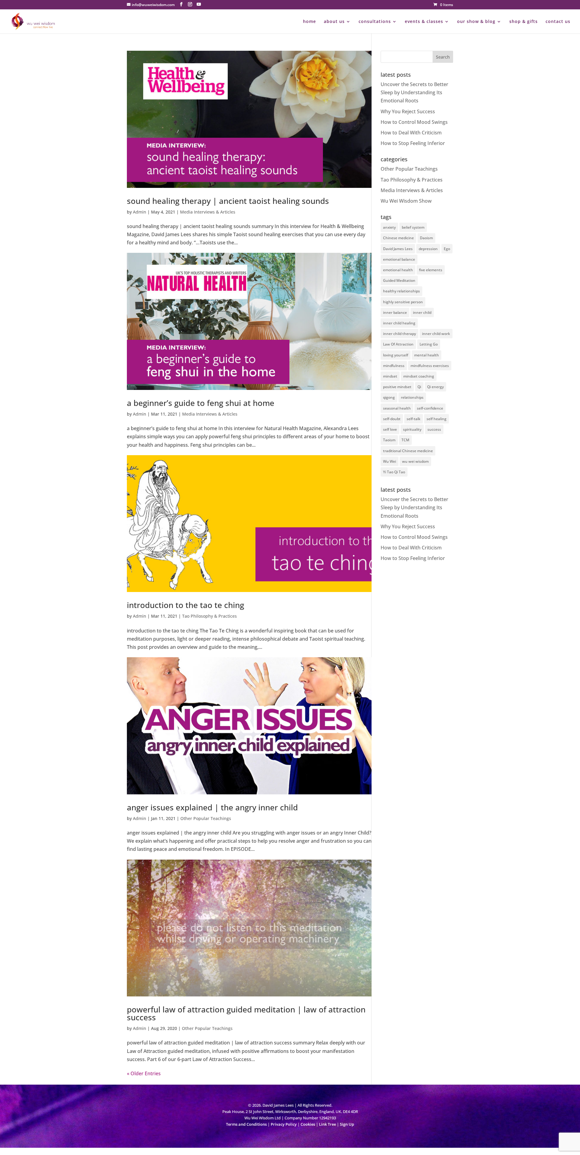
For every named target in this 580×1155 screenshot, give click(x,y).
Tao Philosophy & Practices (209, 616)
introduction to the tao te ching (185, 605)
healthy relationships (401, 291)
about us (334, 21)
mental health (426, 355)
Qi (419, 386)
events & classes (424, 21)
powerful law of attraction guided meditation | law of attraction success (246, 1013)
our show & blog (476, 21)
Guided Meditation (399, 280)
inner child (422, 312)
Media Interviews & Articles (207, 212)
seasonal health (397, 408)
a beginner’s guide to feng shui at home (200, 402)
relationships (412, 397)
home (309, 21)
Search (443, 57)
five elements (430, 269)
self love (390, 429)
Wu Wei (389, 461)
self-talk (413, 418)
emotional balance (399, 259)
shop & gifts (523, 21)
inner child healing (399, 323)
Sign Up (347, 1124)
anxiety (389, 227)
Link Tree (327, 1124)
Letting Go (429, 344)
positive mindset (397, 386)
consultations (375, 21)
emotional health (398, 269)
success (434, 429)
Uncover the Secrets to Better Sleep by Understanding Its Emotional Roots (414, 92)
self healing (436, 418)
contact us (558, 21)
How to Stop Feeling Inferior (413, 143)
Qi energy (435, 386)
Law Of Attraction (398, 344)
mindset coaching (418, 376)
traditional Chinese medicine (408, 450)
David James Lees (398, 248)
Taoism (389, 439)
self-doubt (392, 418)
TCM (405, 439)
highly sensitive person (403, 301)
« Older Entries (144, 1073)
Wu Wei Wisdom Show (406, 201)
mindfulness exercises (430, 365)
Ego (447, 248)
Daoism (426, 237)
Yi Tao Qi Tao (394, 472)
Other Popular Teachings (205, 818)
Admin (139, 212)
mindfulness (393, 365)
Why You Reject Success (408, 111)
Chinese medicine (398, 237)
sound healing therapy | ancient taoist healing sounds (228, 200)
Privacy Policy (284, 1124)
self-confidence (430, 408)
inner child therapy (399, 333)
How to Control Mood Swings (414, 122)
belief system (413, 227)
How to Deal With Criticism (411, 132)
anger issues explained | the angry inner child (212, 807)
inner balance (395, 312)
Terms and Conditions (246, 1124)
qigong (389, 397)
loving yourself (395, 355)
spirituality (412, 429)
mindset (390, 376)
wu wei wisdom (415, 461)
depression (428, 248)
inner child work (436, 333)
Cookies (308, 1124)
